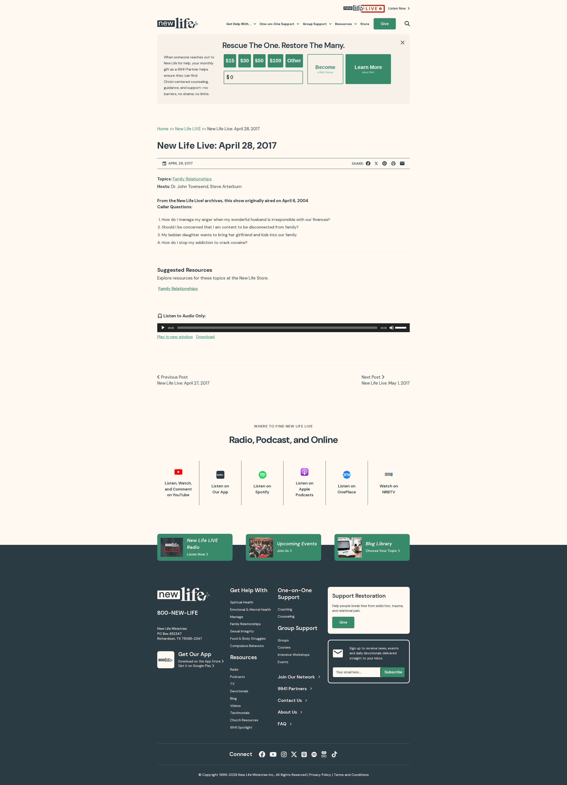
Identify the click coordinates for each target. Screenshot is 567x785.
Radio (234, 669)
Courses (284, 647)
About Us (287, 712)
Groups (283, 640)
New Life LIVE (188, 129)
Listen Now (196, 554)
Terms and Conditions (351, 775)
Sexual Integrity (242, 631)
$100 (275, 60)
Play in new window (175, 336)
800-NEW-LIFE (177, 613)
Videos (235, 706)
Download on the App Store (199, 661)
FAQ (282, 724)
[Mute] (391, 327)
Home (163, 129)
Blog (233, 698)
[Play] (163, 327)
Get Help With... (238, 24)
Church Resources (244, 720)
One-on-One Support (277, 24)
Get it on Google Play (195, 666)
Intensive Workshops (294, 655)
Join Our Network (296, 677)
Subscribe (393, 672)
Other (294, 60)
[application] (283, 327)
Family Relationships (192, 179)
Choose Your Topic (382, 551)
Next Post (371, 377)
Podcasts (237, 677)
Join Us (283, 551)
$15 (230, 60)
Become (325, 69)
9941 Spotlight (241, 727)
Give (385, 23)
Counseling (286, 616)
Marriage (236, 617)
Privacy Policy (320, 775)
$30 (244, 60)
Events (283, 662)
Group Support (315, 24)
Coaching (285, 609)
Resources (343, 24)
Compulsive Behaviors (247, 646)
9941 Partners (292, 688)
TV (232, 684)
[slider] (401, 327)
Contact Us (290, 700)
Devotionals (239, 691)
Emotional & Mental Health (250, 609)
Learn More (368, 69)
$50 (259, 60)
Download (205, 336)
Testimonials (240, 713)
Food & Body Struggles (248, 638)
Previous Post (174, 377)
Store (364, 24)
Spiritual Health (241, 602)
